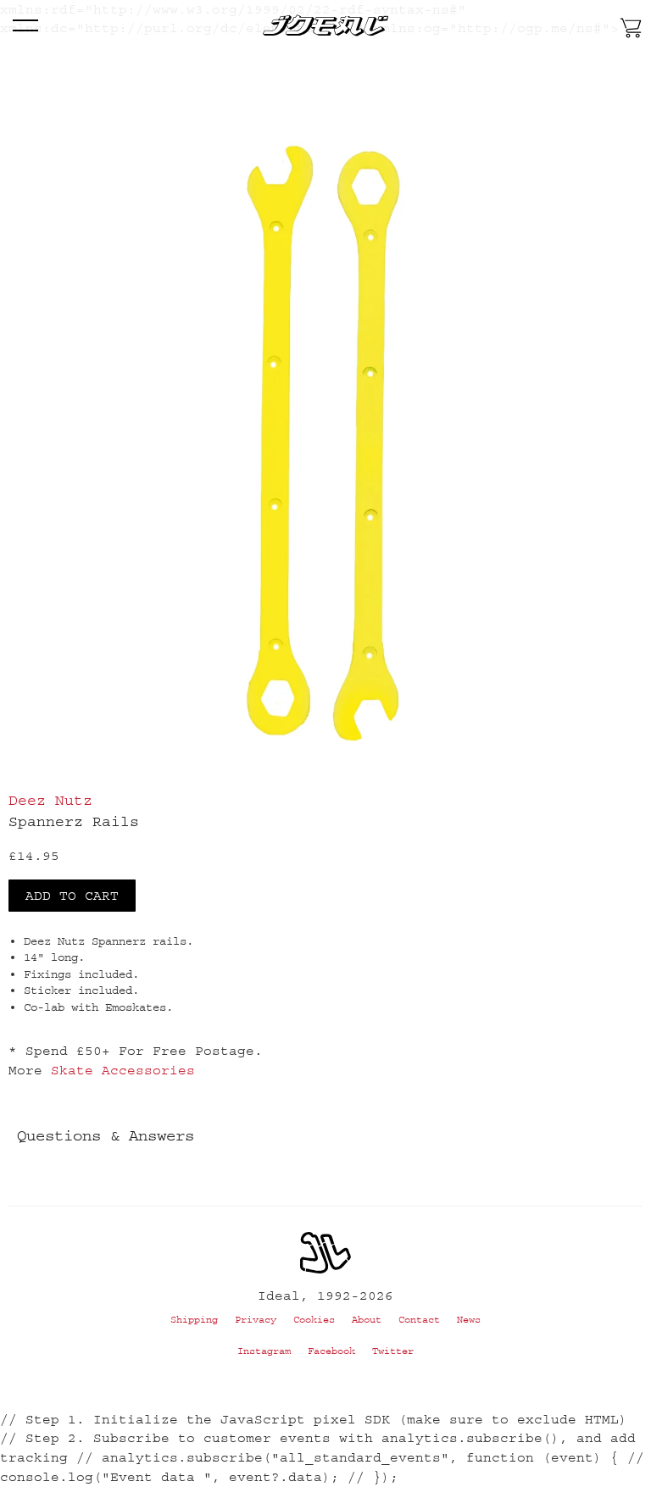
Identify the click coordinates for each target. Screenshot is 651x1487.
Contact (419, 1319)
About (366, 1319)
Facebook (331, 1351)
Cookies (314, 1319)
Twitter (393, 1351)
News (469, 1319)
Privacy (255, 1319)
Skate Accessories (123, 1070)
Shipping (194, 1319)
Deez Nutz (50, 800)
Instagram (264, 1351)
